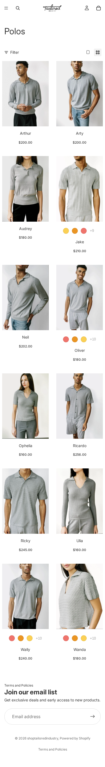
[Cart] (98, 8)
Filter (14, 52)
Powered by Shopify (75, 738)
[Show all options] (92, 230)
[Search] (18, 8)
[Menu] (6, 8)
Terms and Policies (18, 685)
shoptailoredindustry (42, 738)
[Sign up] (92, 716)
